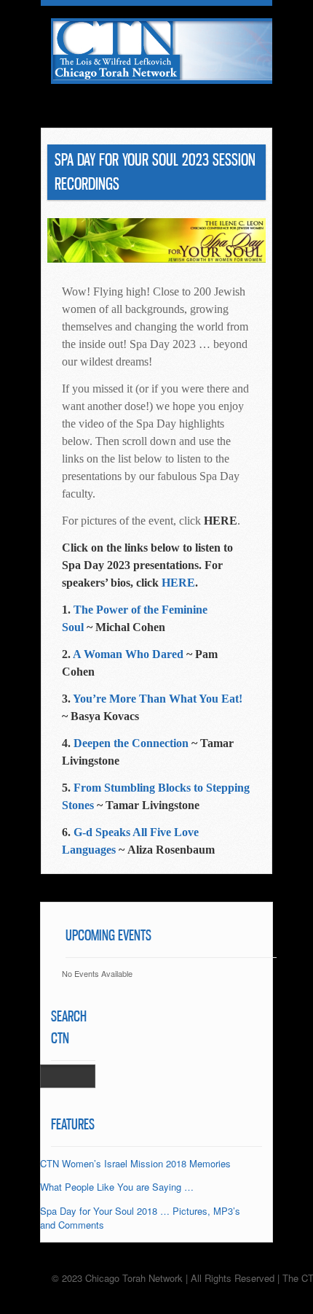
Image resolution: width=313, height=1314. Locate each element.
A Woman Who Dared (128, 654)
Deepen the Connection (131, 743)
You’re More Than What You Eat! (157, 698)
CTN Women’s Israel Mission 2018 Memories (135, 1163)
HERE (178, 582)
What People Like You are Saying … (117, 1187)
